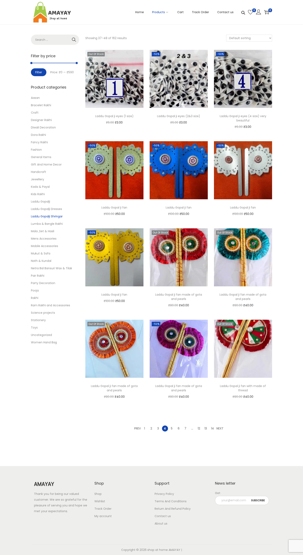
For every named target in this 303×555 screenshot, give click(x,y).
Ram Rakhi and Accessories (50, 305)
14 (212, 428)
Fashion (36, 150)
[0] (250, 12)
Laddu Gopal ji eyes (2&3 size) (178, 116)
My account (103, 516)
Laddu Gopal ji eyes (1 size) (114, 116)
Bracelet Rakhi (41, 105)
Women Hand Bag (44, 342)
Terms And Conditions (171, 501)
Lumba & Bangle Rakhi (47, 224)
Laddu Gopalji (40, 201)
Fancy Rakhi (39, 142)
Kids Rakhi (38, 194)
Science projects (43, 313)
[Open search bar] (243, 11)
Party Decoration (43, 283)
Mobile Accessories (44, 246)
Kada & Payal (40, 187)
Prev (137, 428)
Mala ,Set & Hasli (42, 231)
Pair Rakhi (37, 276)
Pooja (35, 290)
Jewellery (37, 179)
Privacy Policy (164, 494)
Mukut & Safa (40, 253)
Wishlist (99, 501)
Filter (38, 72)
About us (161, 523)
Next (219, 428)
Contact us (163, 516)
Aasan (35, 98)
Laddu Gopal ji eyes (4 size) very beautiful (243, 118)
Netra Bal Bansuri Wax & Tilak (51, 268)
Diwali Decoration (43, 127)
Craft (35, 113)
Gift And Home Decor (46, 164)
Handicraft (38, 172)
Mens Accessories (43, 239)
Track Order (103, 509)
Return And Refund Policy (173, 509)
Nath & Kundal (41, 261)
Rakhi (34, 298)
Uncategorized (41, 335)
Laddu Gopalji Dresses (46, 209)
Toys (34, 327)
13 (205, 428)
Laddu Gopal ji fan (114, 207)
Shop (98, 494)
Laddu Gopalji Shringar (47, 216)
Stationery (38, 320)
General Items (41, 157)
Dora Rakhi (38, 135)
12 (199, 428)
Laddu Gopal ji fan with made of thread (243, 388)
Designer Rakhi (41, 120)
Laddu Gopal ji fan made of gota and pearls (178, 297)
